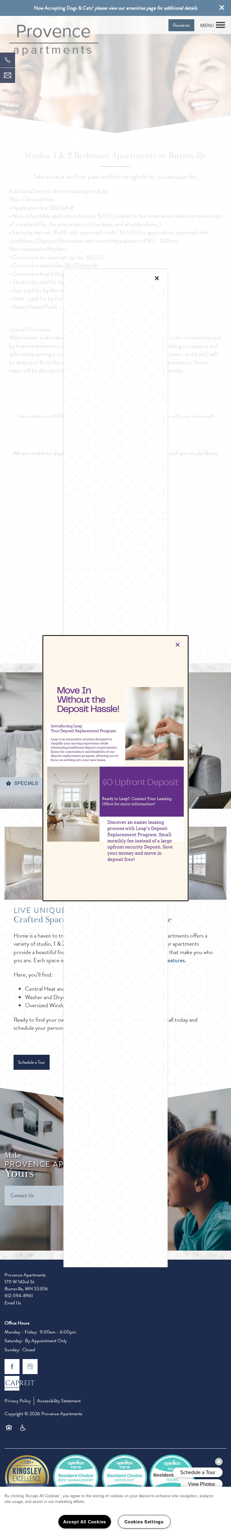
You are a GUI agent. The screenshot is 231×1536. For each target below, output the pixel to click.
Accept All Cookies (84, 1522)
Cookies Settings (144, 1522)
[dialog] (115, 768)
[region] (115, 1511)
